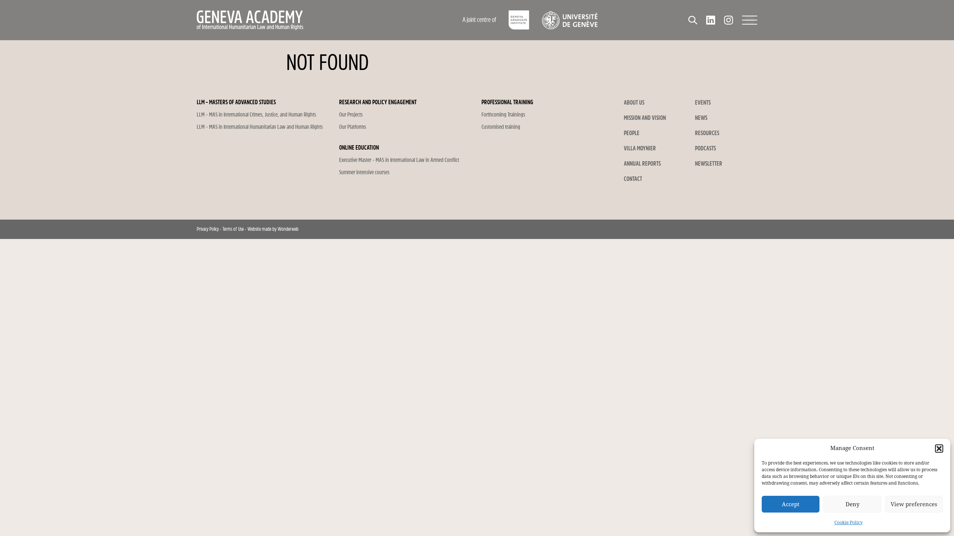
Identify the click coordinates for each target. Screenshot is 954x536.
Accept (790, 504)
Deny (852, 504)
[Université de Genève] (569, 20)
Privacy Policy (208, 229)
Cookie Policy (848, 522)
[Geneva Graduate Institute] (519, 20)
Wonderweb (288, 229)
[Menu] (749, 20)
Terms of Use (233, 229)
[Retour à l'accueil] (300, 20)
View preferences (914, 504)
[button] (939, 448)
